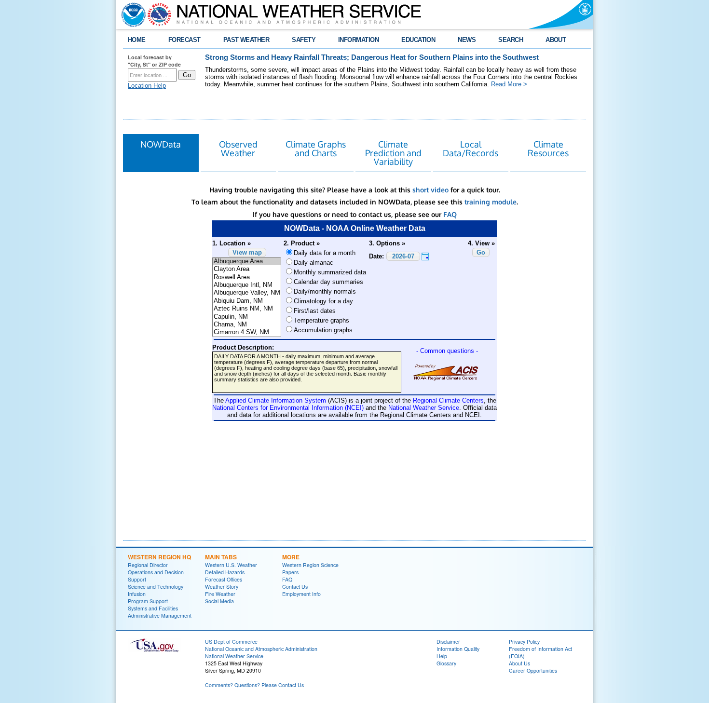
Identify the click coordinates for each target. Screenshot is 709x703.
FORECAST (184, 39)
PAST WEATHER (246, 39)
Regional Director (148, 564)
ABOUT (555, 39)
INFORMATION (358, 39)
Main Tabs (221, 557)
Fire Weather (220, 593)
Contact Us (295, 586)
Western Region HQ (159, 557)
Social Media (219, 601)
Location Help (147, 85)
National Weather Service (234, 656)
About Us (519, 663)
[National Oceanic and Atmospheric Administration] (131, 14)
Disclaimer (448, 641)
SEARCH (510, 39)
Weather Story (221, 586)
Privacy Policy (524, 641)
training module (490, 202)
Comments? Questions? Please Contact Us (254, 685)
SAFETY (303, 39)
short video (430, 190)
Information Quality (457, 648)
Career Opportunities (533, 670)
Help (441, 656)
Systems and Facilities (153, 608)
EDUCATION (418, 39)
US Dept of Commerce (231, 641)
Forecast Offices (223, 579)
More (291, 557)
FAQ (450, 214)
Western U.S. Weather (231, 564)
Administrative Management (159, 615)
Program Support (148, 601)
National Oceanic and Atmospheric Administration (261, 648)
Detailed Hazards (225, 572)
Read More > (509, 84)
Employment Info (301, 593)
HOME (137, 39)
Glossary (446, 663)
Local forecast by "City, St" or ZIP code (154, 61)
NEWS (467, 39)
